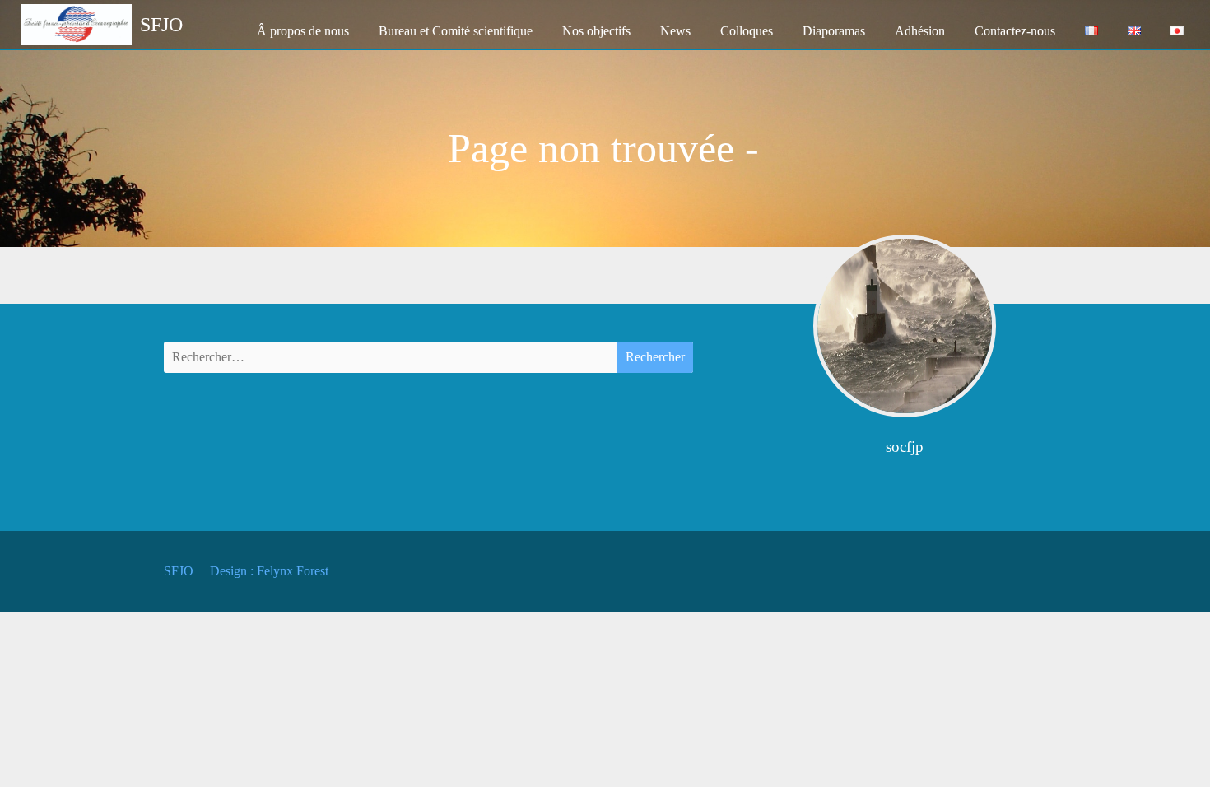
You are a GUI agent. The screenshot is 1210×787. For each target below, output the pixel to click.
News (675, 31)
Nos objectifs (596, 31)
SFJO (178, 571)
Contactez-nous (1015, 31)
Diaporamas (834, 31)
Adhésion (920, 31)
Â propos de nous (303, 31)
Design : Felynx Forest (269, 571)
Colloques (746, 31)
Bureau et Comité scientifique (456, 31)
